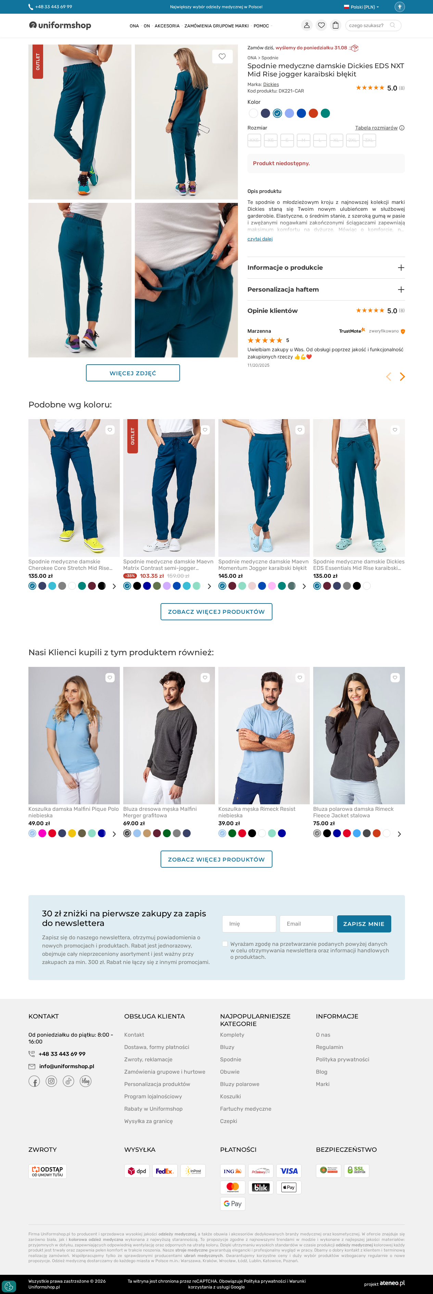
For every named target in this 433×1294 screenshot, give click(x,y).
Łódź (242, 1260)
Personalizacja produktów (157, 1084)
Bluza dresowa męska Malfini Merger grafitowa (160, 812)
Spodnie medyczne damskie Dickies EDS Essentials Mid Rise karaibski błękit (359, 564)
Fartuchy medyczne (245, 1109)
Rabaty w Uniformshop (153, 1109)
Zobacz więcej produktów (216, 612)
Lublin (255, 1260)
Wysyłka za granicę (148, 1121)
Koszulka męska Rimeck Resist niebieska (256, 812)
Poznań (290, 1260)
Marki (242, 25)
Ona (134, 25)
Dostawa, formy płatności (156, 1047)
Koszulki (230, 1096)
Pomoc (261, 25)
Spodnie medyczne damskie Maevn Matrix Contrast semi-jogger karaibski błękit (168, 564)
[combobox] (373, 26)
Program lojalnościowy (153, 1096)
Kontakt (134, 1034)
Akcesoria (167, 25)
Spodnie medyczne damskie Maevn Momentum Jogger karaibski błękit (263, 564)
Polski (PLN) (363, 7)
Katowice (272, 1260)
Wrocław (227, 1260)
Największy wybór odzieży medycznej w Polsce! (216, 6)
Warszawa (191, 1260)
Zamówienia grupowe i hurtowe (164, 1072)
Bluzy (227, 1047)
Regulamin (329, 1047)
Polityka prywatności (342, 1059)
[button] (326, 268)
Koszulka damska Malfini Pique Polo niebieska (73, 812)
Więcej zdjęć (133, 373)
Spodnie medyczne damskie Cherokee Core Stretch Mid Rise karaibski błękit (68, 564)
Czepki (228, 1121)
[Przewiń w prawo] (111, 586)
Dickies (271, 84)
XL (336, 140)
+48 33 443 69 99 (53, 6)
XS (271, 140)
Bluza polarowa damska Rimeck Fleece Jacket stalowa (353, 812)
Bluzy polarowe (239, 1084)
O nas (323, 1034)
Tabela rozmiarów (376, 128)
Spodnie (270, 57)
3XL (369, 140)
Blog (322, 1072)
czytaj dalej (260, 239)
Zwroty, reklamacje (148, 1059)
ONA (252, 57)
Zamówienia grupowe (209, 25)
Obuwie (230, 1072)
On (147, 25)
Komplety (232, 1034)
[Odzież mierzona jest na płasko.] (402, 128)
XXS (254, 140)
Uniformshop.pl (44, 1287)
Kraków (210, 1260)
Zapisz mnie (364, 924)
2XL (352, 140)
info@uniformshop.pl (66, 1066)
